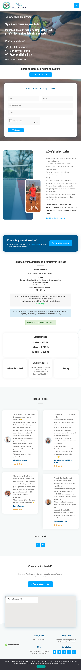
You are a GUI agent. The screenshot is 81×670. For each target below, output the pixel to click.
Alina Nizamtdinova (20, 460)
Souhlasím (41, 667)
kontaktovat (36, 244)
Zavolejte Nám (39, 635)
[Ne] (78, 664)
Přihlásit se (16, 130)
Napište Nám (66, 635)
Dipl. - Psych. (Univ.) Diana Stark (63, 461)
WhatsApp (41, 303)
